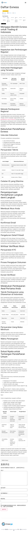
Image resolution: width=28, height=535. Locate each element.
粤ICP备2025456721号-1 (20, 530)
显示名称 (3, 487)
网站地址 (3, 498)
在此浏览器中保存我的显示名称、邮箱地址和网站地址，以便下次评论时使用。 (13, 506)
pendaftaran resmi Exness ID (8, 119)
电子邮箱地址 (4, 493)
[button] (25, 2)
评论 (2, 470)
